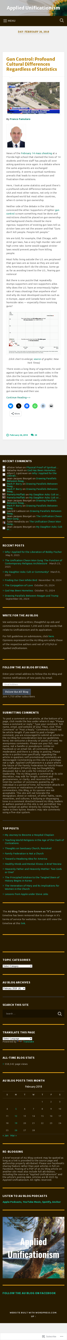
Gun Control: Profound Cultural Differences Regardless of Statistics (31, 64)
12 (16, 1116)
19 (16, 1123)
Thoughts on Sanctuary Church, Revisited (28, 848)
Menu (11, 20)
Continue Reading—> (18, 397)
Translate (28, 1041)
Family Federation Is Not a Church (24, 853)
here (51, 636)
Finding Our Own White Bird (21, 580)
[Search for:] (33, 1014)
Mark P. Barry (14, 483)
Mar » (13, 1135)
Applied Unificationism (33, 8)
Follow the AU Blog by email (25, 667)
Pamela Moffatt (16, 494)
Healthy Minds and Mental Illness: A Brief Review (33, 864)
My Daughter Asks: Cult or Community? (27, 571)
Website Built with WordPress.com (33, 1312)
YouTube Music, (32, 1201)
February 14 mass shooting (36, 153)
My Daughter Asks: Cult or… (45, 494)
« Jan (5, 1135)
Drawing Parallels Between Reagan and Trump (31, 595)
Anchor (56, 1201)
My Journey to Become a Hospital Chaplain (29, 834)
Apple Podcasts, (12, 1201)
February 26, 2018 (19, 435)
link (23, 923)
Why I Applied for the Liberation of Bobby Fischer (33, 552)
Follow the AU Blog (16, 691)
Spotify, (46, 1201)
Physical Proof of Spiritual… (42, 467)
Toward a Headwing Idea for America (26, 858)
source (37, 359)
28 (36, 435)
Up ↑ (33, 1316)
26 (16, 1130)
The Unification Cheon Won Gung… (34, 522)
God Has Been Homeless (41, 470)
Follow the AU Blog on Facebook (29, 1293)
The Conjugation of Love (19, 585)
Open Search (61, 20)
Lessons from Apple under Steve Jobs (26, 894)
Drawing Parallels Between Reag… (32, 485)
